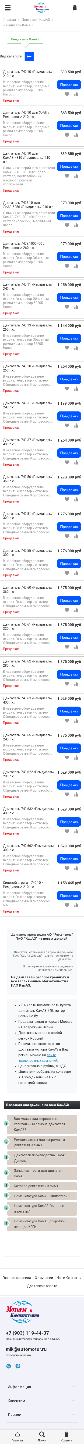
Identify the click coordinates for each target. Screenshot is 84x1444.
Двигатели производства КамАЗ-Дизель (40, 1158)
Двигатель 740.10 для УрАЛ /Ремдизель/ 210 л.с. (26, 115)
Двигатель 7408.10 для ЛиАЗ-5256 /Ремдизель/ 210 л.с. (28, 205)
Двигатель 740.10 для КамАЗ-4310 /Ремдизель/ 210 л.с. (26, 158)
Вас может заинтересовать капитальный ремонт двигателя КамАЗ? (39, 1124)
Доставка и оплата (42, 1286)
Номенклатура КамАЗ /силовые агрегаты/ (39, 1209)
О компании (44, 1278)
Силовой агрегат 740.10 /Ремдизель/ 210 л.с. (23, 885)
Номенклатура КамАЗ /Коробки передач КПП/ (39, 1224)
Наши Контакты (69, 1278)
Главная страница (17, 1278)
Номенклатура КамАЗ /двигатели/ (41, 1196)
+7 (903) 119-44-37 (27, 1333)
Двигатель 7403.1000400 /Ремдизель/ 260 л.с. (24, 246)
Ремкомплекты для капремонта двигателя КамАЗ (39, 1142)
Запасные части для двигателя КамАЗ (39, 1173)
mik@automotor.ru (26, 1349)
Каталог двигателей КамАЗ (36, 1186)
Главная (10, 20)
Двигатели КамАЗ (35, 20)
